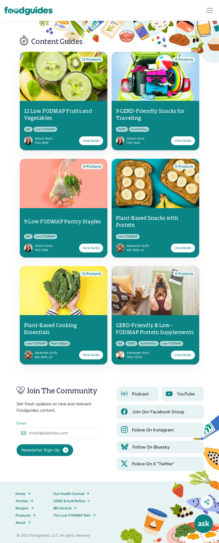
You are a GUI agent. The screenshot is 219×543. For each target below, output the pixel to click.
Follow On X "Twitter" (153, 463)
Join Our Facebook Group (158, 411)
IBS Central (62, 508)
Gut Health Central (68, 494)
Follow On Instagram (153, 430)
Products (22, 515)
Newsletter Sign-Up (41, 450)
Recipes (22, 508)
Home (20, 494)
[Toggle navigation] (210, 10)
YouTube (186, 394)
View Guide (91, 140)
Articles (21, 501)
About (20, 523)
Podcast (140, 394)
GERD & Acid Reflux (69, 501)
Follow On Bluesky (151, 447)
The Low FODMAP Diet (72, 515)
